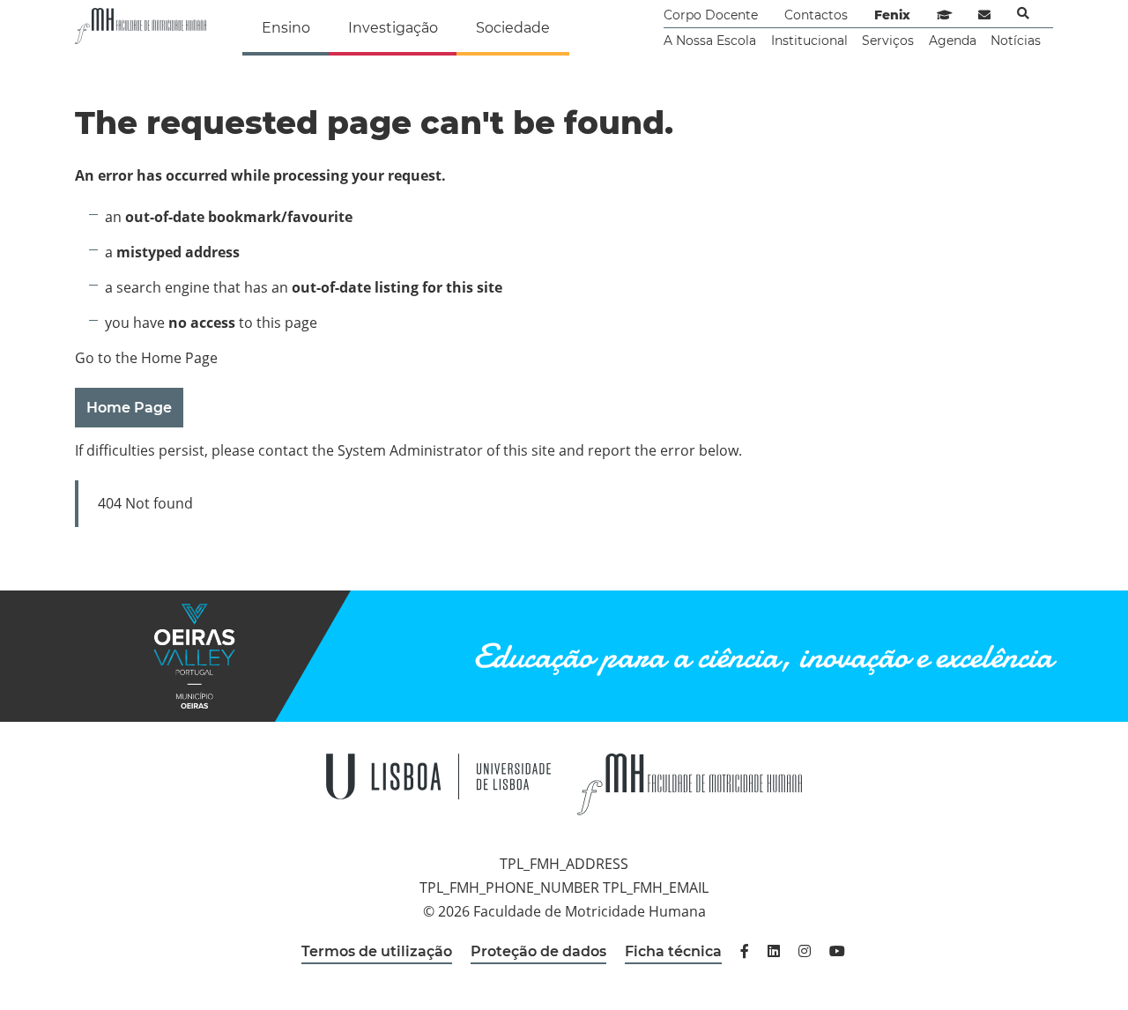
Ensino (286, 27)
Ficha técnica (673, 951)
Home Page (129, 407)
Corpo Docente (711, 15)
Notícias (1016, 40)
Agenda (952, 40)
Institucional (809, 40)
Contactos (816, 15)
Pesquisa (1023, 13)
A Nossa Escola (710, 40)
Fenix (892, 15)
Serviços (888, 40)
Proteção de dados (538, 951)
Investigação (393, 27)
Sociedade (513, 27)
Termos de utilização (376, 951)
